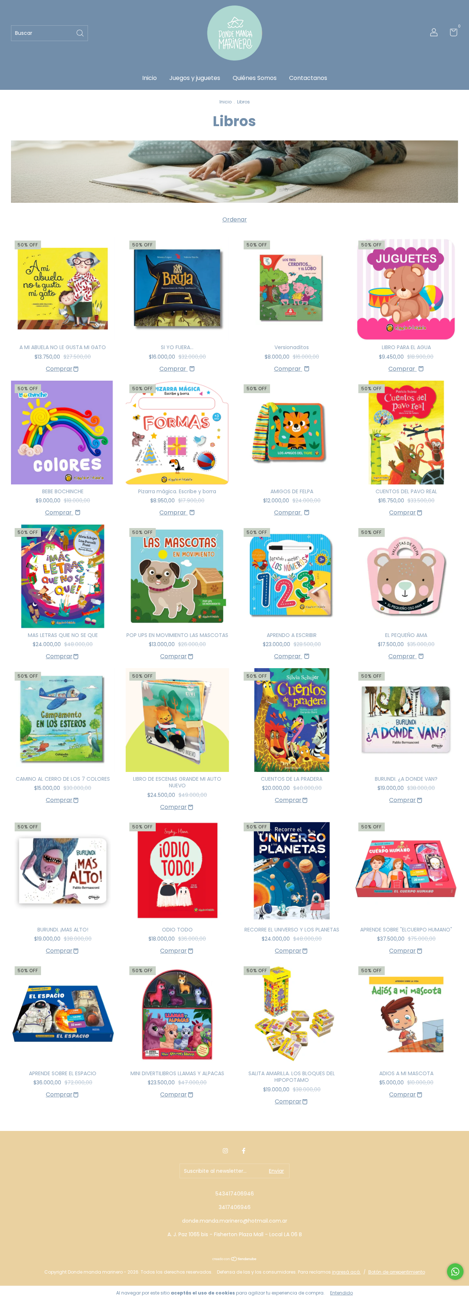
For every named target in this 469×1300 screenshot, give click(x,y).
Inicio (149, 78)
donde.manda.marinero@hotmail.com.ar (234, 1220)
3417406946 (235, 1207)
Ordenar (234, 219)
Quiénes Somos (255, 78)
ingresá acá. (346, 1272)
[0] (451, 33)
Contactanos (308, 78)
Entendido (341, 1293)
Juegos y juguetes (194, 78)
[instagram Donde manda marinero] (225, 1150)
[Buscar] (80, 32)
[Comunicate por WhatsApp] (455, 1271)
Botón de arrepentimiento (396, 1272)
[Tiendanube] (235, 1259)
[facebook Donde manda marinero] (244, 1150)
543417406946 (234, 1193)
